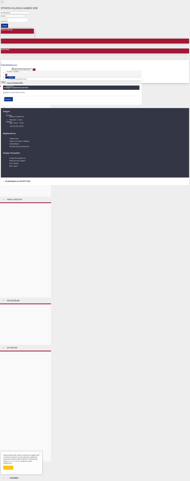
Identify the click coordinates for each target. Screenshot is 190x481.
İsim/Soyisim (5, 13)
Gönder (4, 25)
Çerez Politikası (14, 461)
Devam (8, 99)
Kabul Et (8, 467)
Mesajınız (4, 21)
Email (3, 16)
